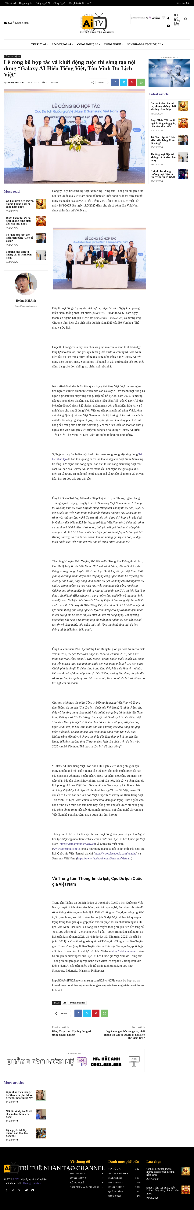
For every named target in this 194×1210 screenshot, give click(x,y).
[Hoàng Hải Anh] (26, 284)
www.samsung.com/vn (67, 848)
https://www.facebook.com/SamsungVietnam (104, 858)
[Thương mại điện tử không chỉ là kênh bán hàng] (41, 255)
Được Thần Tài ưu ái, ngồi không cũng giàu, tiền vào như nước (18, 221)
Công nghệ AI (12, 56)
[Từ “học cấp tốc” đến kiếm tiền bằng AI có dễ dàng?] (41, 238)
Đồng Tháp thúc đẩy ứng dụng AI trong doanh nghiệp (71, 1033)
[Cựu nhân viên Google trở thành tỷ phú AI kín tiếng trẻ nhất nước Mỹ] (41, 1095)
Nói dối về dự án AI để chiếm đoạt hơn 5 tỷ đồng (19, 1114)
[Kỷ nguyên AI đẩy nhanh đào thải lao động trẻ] (41, 1133)
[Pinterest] (132, 82)
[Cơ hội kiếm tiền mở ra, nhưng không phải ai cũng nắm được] (41, 204)
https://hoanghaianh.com (26, 306)
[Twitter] (123, 82)
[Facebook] (168, 18)
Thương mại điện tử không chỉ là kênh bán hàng (19, 254)
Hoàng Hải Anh (15, 82)
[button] (185, 19)
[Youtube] (168, 25)
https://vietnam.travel (123, 951)
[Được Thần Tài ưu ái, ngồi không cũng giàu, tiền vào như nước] (41, 221)
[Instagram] (12, 1190)
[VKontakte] (26, 1190)
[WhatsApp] (141, 82)
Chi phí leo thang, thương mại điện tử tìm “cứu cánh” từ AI (163, 174)
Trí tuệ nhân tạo (77, 1002)
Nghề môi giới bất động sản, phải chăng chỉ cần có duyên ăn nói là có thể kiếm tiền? (124, 1034)
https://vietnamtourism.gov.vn (77, 843)
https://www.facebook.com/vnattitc (115, 853)
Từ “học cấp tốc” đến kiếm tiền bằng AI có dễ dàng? (19, 237)
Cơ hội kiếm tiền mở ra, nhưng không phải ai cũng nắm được (20, 203)
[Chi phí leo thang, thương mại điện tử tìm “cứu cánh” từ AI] (183, 174)
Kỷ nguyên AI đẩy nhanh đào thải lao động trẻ (17, 1133)
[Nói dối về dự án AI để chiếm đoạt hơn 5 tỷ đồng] (41, 1114)
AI (64, 1002)
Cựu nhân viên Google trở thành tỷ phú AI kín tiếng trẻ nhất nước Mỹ (19, 1095)
